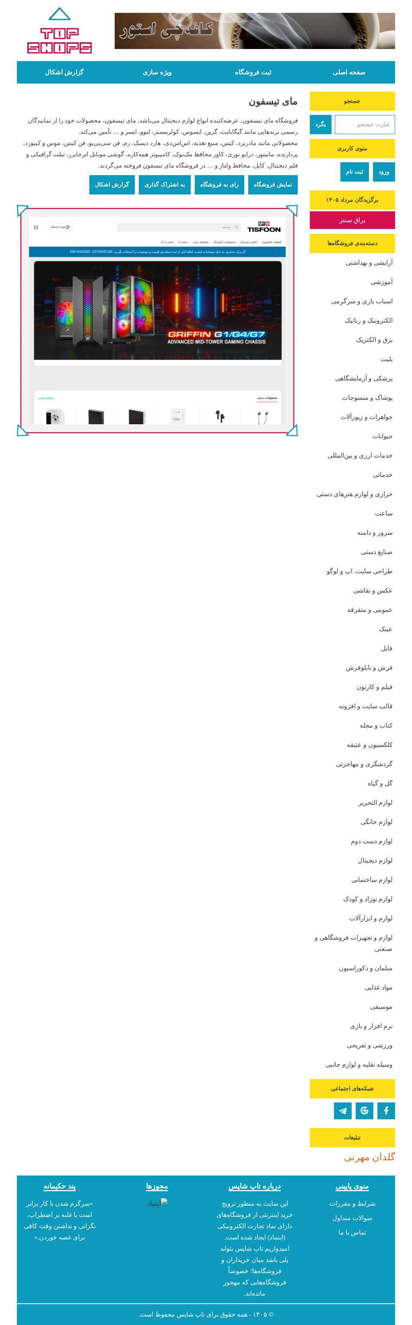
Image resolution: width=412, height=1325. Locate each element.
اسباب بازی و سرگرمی (362, 301)
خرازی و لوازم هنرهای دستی (355, 494)
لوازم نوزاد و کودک (368, 899)
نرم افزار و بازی (371, 1025)
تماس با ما (352, 1232)
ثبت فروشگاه (253, 72)
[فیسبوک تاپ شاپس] (386, 1110)
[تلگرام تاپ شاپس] (343, 1110)
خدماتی (383, 474)
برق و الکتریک (374, 339)
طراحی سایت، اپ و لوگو (360, 571)
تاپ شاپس (191, 1314)
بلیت (387, 359)
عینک (386, 629)
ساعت (384, 513)
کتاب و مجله (376, 725)
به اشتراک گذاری (164, 185)
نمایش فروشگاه (273, 185)
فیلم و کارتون (374, 686)
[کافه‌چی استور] (255, 31)
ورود (384, 172)
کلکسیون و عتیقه (370, 744)
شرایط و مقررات (352, 1203)
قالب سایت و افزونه (366, 706)
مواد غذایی (379, 987)
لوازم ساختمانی (372, 879)
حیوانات (382, 436)
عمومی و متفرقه (370, 609)
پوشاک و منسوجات (367, 397)
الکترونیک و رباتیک (369, 320)
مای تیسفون (273, 101)
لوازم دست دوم (372, 841)
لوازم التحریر (375, 802)
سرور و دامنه (375, 532)
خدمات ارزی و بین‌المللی (360, 455)
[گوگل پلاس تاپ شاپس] (364, 1110)
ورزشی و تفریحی (370, 1045)
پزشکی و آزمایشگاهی (364, 378)
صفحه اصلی (349, 72)
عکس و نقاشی (373, 590)
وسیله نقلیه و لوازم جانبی (359, 1064)
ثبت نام (354, 172)
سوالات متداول (352, 1218)
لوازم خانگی (376, 821)
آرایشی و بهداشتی (369, 262)
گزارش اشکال (64, 72)
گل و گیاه (380, 783)
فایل (387, 648)
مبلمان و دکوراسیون (366, 968)
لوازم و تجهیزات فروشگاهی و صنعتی (354, 943)
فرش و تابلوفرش (369, 667)
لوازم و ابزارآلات (371, 918)
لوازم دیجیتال (375, 860)
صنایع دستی (377, 551)
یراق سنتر (352, 220)
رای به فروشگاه (219, 185)
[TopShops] (60, 32)
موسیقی (381, 1006)
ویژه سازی (157, 72)
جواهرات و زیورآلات (366, 416)
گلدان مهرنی (369, 1157)
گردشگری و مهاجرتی (364, 764)
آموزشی (382, 281)
